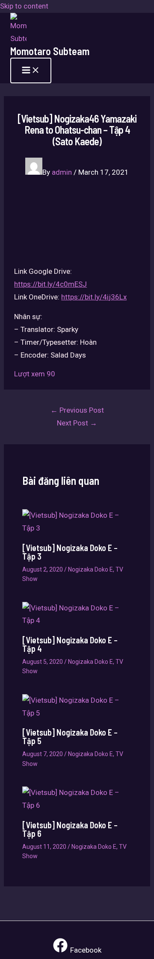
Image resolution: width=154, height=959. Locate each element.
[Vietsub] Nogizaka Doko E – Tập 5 (70, 736)
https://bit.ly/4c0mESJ (50, 284)
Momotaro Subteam (49, 51)
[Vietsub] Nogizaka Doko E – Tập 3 (70, 552)
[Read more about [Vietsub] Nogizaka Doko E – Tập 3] (77, 528)
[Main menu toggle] (30, 70)
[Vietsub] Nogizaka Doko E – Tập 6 (70, 829)
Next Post (77, 423)
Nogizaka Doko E (90, 569)
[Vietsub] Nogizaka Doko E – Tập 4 (70, 644)
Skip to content (24, 6)
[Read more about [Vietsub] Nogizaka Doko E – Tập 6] (77, 805)
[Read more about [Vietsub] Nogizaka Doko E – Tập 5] (77, 713)
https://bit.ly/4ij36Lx (94, 297)
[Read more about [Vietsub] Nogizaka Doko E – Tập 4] (77, 620)
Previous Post (77, 410)
